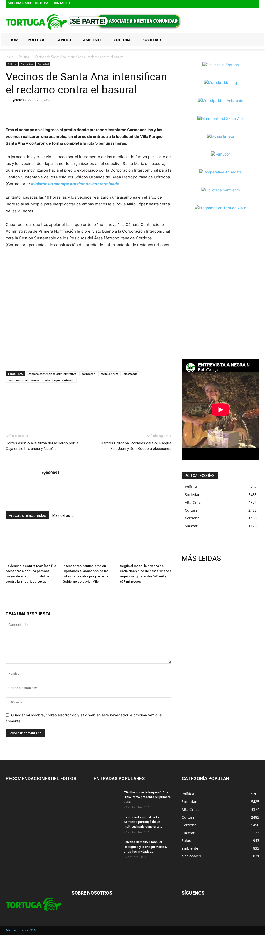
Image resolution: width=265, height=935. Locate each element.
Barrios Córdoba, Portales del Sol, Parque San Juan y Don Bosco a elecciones (136, 446)
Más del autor (63, 515)
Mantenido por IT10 (21, 930)
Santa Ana (27, 64)
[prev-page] (9, 592)
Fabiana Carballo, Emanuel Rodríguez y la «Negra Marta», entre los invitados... (145, 846)
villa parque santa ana (59, 380)
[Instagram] (247, 4)
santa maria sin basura (23, 380)
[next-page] (17, 592)
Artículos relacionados (27, 515)
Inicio (9, 56)
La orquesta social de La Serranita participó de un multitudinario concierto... (143, 821)
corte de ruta (109, 374)
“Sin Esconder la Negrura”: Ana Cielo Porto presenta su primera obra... (147, 797)
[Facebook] (239, 4)
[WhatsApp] (35, 112)
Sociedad (43, 64)
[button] (253, 39)
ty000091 (18, 100)
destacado (131, 374)
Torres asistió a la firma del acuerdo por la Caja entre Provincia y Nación (42, 446)
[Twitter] (255, 4)
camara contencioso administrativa (52, 374)
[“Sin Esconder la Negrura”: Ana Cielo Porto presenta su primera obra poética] (107, 799)
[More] (46, 112)
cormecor (88, 374)
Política (24, 56)
